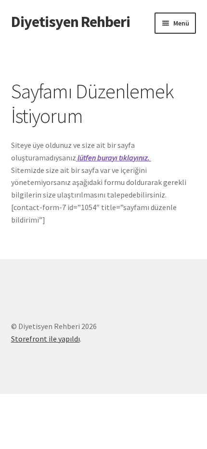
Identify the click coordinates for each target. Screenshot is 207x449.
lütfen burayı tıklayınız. (114, 157)
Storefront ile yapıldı (45, 338)
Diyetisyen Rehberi (70, 21)
